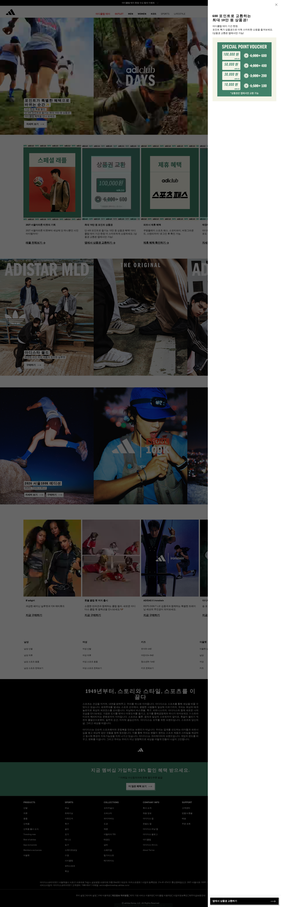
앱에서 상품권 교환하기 (225, 901)
